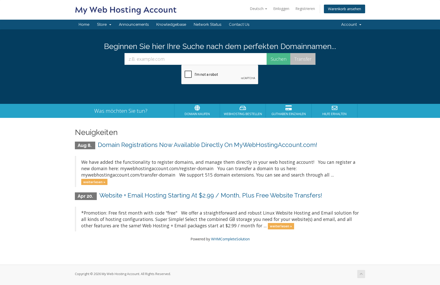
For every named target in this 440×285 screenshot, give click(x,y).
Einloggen (281, 8)
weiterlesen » (94, 181)
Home (84, 24)
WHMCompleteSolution (230, 239)
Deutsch (257, 8)
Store (103, 24)
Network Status (207, 24)
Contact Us (239, 24)
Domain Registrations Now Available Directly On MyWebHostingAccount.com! (207, 144)
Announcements (134, 24)
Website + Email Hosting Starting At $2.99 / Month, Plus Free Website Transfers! (210, 195)
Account (350, 24)
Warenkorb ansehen (344, 8)
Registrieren (305, 8)
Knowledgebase (171, 24)
